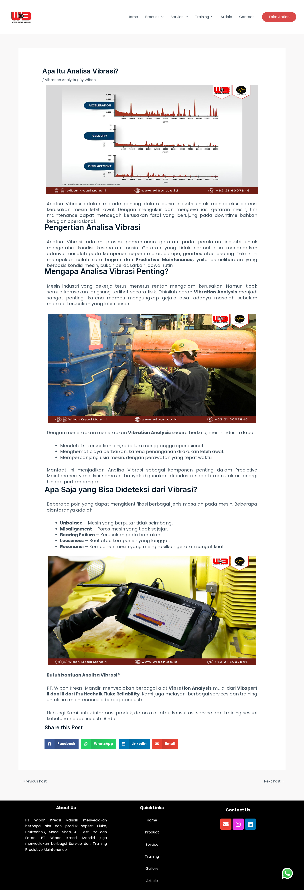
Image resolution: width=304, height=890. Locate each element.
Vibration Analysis (60, 79)
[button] (279, 17)
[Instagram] (238, 824)
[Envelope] (225, 824)
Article (226, 16)
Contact (246, 16)
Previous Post (33, 781)
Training (202, 16)
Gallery (152, 868)
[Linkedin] (250, 824)
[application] (161, 17)
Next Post (274, 781)
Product (152, 16)
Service (177, 16)
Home (133, 16)
